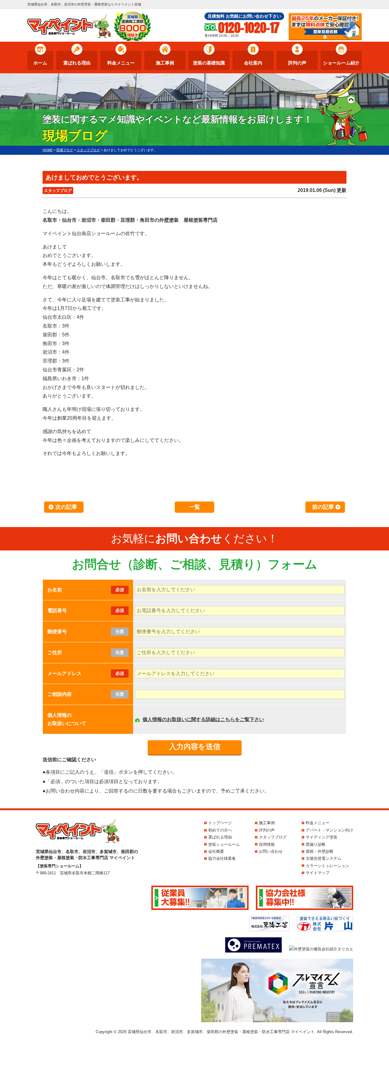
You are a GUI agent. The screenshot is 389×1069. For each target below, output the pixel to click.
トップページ (220, 823)
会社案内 (253, 62)
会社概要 (216, 851)
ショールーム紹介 (341, 62)
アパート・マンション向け (329, 830)
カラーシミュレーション (327, 865)
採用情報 (267, 844)
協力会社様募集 (222, 858)
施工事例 (165, 62)
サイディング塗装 (321, 837)
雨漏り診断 (315, 844)
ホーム (40, 62)
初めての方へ (220, 830)
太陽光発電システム (323, 858)
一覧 (194, 507)
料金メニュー (121, 62)
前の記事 (323, 507)
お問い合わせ (271, 851)
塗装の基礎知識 (209, 62)
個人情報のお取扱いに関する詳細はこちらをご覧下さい (203, 719)
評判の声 (297, 62)
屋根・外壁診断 (319, 851)
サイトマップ (317, 872)
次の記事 (66, 507)
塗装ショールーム (224, 844)
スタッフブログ (58, 190)
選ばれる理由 (77, 62)
